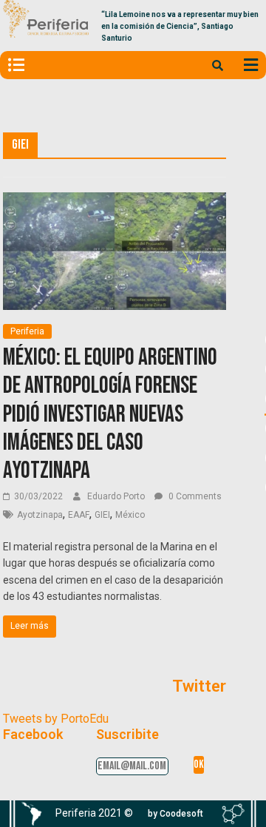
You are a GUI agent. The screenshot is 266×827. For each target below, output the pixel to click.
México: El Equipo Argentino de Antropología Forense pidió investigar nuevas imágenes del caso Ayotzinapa (110, 414)
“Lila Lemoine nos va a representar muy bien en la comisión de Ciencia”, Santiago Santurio (180, 26)
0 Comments (194, 496)
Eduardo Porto (117, 496)
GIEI (102, 515)
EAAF (78, 515)
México (130, 515)
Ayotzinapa (40, 515)
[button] (175, 814)
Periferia (27, 331)
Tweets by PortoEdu (56, 719)
